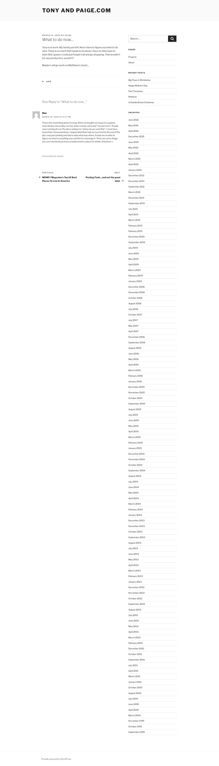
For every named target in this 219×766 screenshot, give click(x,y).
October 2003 (135, 531)
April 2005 (133, 431)
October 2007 (135, 314)
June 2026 (133, 119)
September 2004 (136, 470)
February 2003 (135, 576)
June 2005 (133, 420)
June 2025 (133, 142)
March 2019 (134, 220)
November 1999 (136, 721)
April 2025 (133, 153)
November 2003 (136, 526)
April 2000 (133, 710)
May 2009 (133, 259)
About (131, 62)
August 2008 (134, 303)
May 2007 (133, 326)
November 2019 (136, 197)
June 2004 (133, 487)
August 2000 (134, 693)
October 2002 (135, 598)
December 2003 (136, 520)
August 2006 (134, 348)
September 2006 (136, 342)
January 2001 (135, 682)
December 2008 (136, 287)
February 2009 (135, 275)
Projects (132, 57)
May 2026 (133, 125)
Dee (44, 113)
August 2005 (134, 409)
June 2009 (133, 253)
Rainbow (132, 96)
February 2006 (135, 376)
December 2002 (136, 587)
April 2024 (133, 164)
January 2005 (135, 448)
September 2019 (136, 203)
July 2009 (133, 248)
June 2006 (133, 353)
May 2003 (133, 559)
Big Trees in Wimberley (139, 80)
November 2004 (136, 459)
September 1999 (136, 732)
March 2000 (134, 715)
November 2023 (136, 181)
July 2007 (133, 320)
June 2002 (133, 620)
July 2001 (133, 665)
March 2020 (134, 192)
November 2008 (136, 292)
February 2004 (135, 509)
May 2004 (133, 492)
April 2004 (133, 498)
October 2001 (135, 654)
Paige (68, 35)
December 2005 (136, 387)
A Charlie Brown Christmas (141, 102)
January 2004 (135, 515)
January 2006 (135, 381)
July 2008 (133, 309)
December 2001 (136, 648)
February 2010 (135, 231)
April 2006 (133, 364)
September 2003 (136, 537)
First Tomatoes (135, 91)
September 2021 (136, 186)
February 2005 (135, 442)
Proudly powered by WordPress (56, 759)
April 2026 (133, 131)
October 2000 (135, 687)
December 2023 (136, 175)
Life (48, 82)
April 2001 (133, 671)
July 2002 (133, 615)
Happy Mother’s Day (137, 85)
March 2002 (134, 637)
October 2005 (135, 398)
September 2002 (136, 604)
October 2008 (135, 298)
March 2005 (134, 437)
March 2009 (134, 270)
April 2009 (133, 264)
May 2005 (133, 426)
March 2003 (134, 570)
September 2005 (136, 403)
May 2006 (133, 359)
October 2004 (135, 465)
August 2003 (134, 543)
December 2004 (136, 454)
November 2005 (136, 392)
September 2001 (136, 659)
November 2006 (136, 337)
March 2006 (134, 370)
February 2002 (135, 643)
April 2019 (133, 214)
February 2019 (135, 225)
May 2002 (133, 626)
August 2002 (134, 609)
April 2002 (133, 632)
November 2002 (136, 593)
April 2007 (133, 331)
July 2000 (133, 698)
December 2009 (136, 236)
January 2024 (135, 170)
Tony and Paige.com (76, 10)
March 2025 (134, 158)
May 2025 (133, 147)
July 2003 (133, 548)
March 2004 (134, 504)
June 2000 (133, 704)
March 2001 (134, 676)
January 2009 (135, 281)
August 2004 (134, 476)
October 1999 (135, 726)
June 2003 (133, 554)
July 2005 (133, 415)
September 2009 (136, 242)
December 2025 (136, 136)
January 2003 (135, 582)
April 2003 (133, 565)
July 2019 (133, 209)
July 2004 (133, 481)
